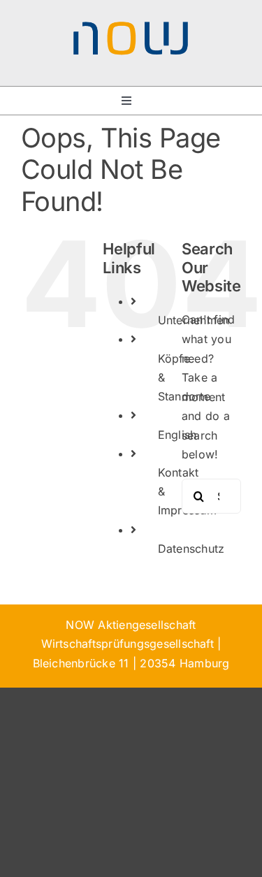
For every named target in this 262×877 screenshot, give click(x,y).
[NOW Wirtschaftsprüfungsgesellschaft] (131, 27)
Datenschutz (191, 549)
